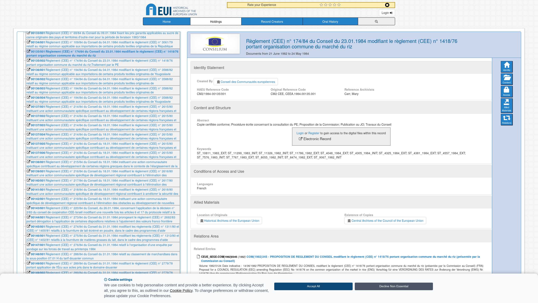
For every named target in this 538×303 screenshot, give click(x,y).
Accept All (313, 286)
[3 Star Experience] (330, 5)
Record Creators (272, 21)
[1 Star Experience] (322, 5)
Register (313, 133)
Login (386, 13)
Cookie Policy (181, 290)
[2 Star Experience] (326, 5)
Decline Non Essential (393, 286)
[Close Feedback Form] (387, 5)
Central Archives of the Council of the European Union (387, 220)
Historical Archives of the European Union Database (183, 10)
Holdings (216, 21)
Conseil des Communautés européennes (248, 82)
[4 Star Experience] (335, 5)
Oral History (330, 21)
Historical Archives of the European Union (231, 220)
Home (167, 21)
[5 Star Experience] (339, 5)
